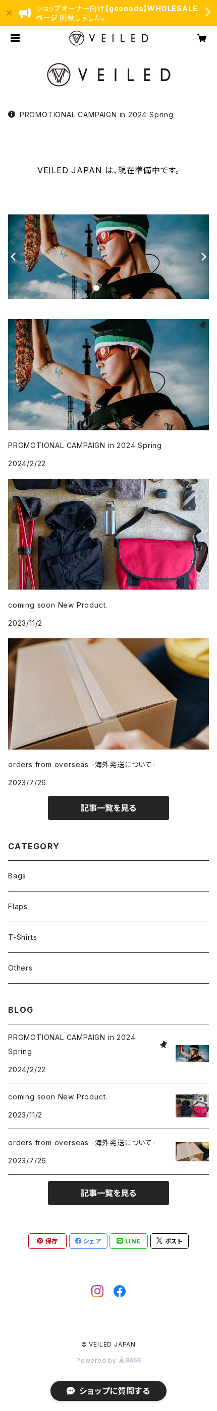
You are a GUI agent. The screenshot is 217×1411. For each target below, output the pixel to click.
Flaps (18, 906)
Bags (17, 875)
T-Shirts (22, 937)
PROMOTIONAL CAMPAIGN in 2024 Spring (97, 114)
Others (20, 967)
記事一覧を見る (108, 808)
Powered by (97, 1360)
